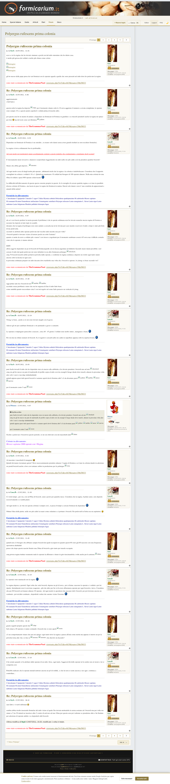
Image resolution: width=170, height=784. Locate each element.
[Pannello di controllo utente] (141, 22)
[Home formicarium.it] (85, 8)
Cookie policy (25, 781)
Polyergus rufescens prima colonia (30, 33)
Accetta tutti (142, 778)
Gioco (59, 22)
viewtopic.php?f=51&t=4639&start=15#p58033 (66, 82)
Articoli (35, 22)
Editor (147, 23)
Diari (43, 22)
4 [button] (114, 40)
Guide (27, 22)
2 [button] (103, 40)
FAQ (161, 23)
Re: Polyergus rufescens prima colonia (28, 90)
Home (4, 22)
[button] (126, 40)
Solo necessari (126, 778)
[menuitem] (104, 760)
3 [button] (108, 40)
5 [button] (120, 40)
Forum (51, 22)
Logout (154, 23)
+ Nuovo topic (119, 23)
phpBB (62, 764)
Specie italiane (15, 22)
